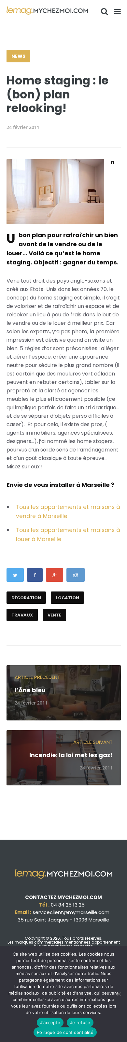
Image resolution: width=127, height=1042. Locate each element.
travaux (22, 615)
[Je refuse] (119, 994)
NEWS (18, 56)
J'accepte (50, 1022)
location (67, 598)
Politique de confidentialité (65, 1032)
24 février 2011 (23, 127)
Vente (54, 615)
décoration (26, 598)
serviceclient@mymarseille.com (71, 912)
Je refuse (80, 1022)
